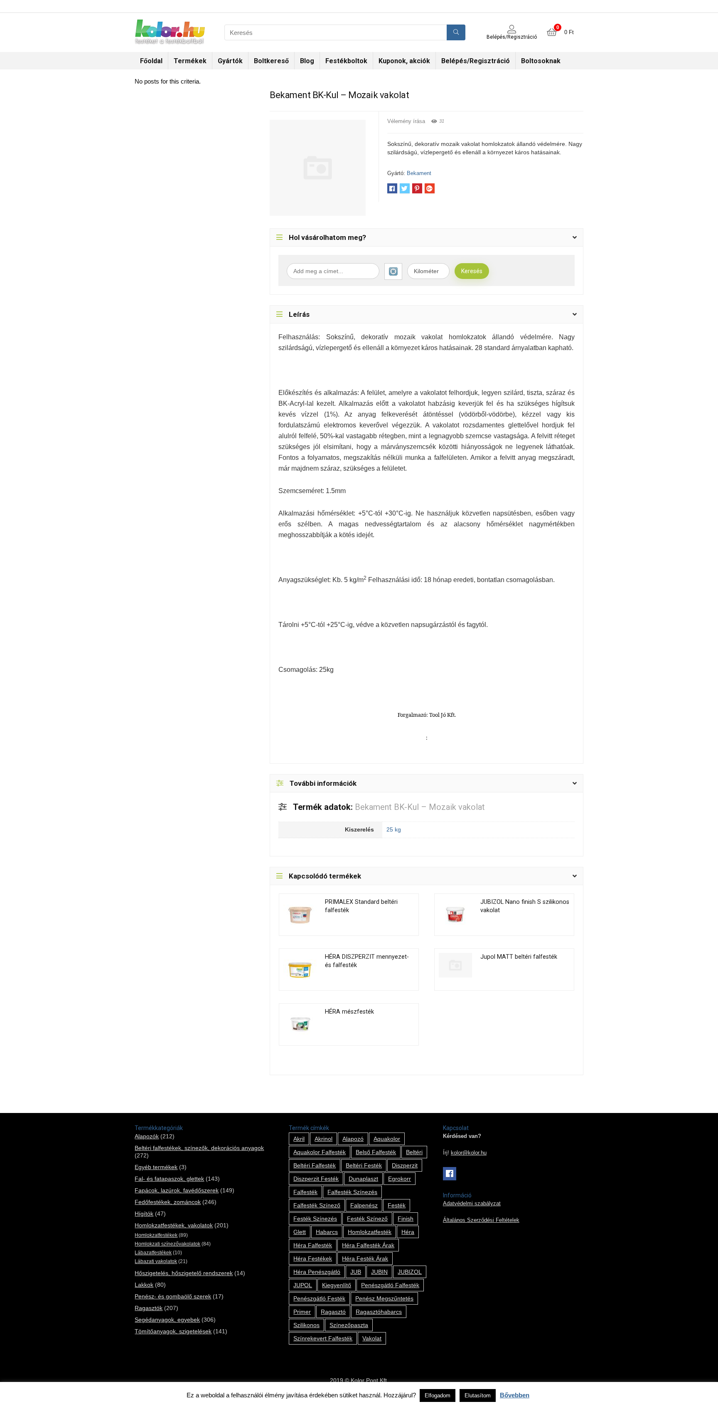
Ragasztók (148, 1308)
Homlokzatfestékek (156, 1235)
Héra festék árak (365, 1258)
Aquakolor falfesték (319, 1152)
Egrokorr (399, 1178)
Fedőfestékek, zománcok (168, 1202)
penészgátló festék (319, 1298)
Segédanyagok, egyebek (167, 1319)
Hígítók (144, 1213)
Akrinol (323, 1138)
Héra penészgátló (316, 1271)
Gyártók (230, 61)
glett (299, 1232)
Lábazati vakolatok (156, 1261)
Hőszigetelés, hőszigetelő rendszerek (184, 1273)
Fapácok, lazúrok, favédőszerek (177, 1190)
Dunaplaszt (363, 1178)
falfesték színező (316, 1205)
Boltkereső (271, 61)
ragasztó (333, 1311)
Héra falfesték (312, 1245)
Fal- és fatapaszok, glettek (169, 1178)
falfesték (305, 1192)
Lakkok (144, 1284)
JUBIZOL (410, 1271)
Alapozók (147, 1136)
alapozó (353, 1138)
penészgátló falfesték (390, 1285)
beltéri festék (364, 1165)
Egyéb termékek (156, 1167)
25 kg (393, 829)
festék (397, 1205)
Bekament (419, 173)
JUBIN (379, 1271)
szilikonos (306, 1325)
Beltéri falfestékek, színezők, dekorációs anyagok (199, 1148)
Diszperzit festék (316, 1178)
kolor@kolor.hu (469, 1153)
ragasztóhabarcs (379, 1311)
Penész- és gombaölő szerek (173, 1296)
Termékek (190, 61)
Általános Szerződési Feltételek (481, 1220)
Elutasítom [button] (478, 1395)
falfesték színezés (352, 1192)
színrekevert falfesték (322, 1338)
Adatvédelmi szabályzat (472, 1204)
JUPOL (302, 1285)
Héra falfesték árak (368, 1245)
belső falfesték (376, 1152)
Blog (307, 61)
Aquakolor (387, 1138)
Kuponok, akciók (404, 61)
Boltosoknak (541, 61)
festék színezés (315, 1218)
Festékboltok (346, 61)
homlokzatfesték (369, 1232)
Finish (405, 1218)
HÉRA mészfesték (349, 1011)
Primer (302, 1311)
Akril (299, 1138)
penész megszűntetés (384, 1298)
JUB (355, 1271)
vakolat (371, 1338)
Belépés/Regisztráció (475, 61)
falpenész (364, 1205)
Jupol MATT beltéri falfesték (518, 956)
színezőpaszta (348, 1325)
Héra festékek (312, 1258)
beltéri (414, 1152)
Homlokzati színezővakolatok (167, 1244)
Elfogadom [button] (437, 1395)
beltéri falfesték (314, 1165)
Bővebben (514, 1395)
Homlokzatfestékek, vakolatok (174, 1225)
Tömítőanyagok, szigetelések (173, 1331)
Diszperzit (405, 1165)
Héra (407, 1232)
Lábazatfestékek (153, 1253)
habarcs (327, 1232)
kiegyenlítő (336, 1285)
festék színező (367, 1218)
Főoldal (151, 61)
